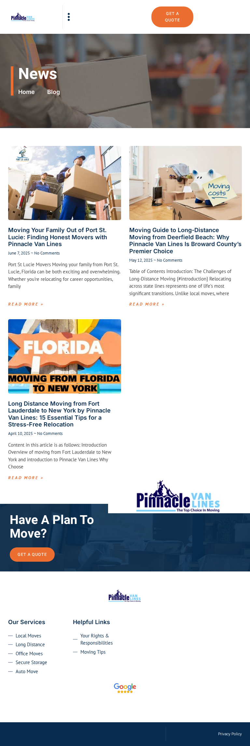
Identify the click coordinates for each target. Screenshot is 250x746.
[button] (69, 17)
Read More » (26, 304)
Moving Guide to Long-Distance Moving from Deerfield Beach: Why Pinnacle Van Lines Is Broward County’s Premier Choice (185, 241)
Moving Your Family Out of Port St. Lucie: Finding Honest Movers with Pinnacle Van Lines (57, 237)
